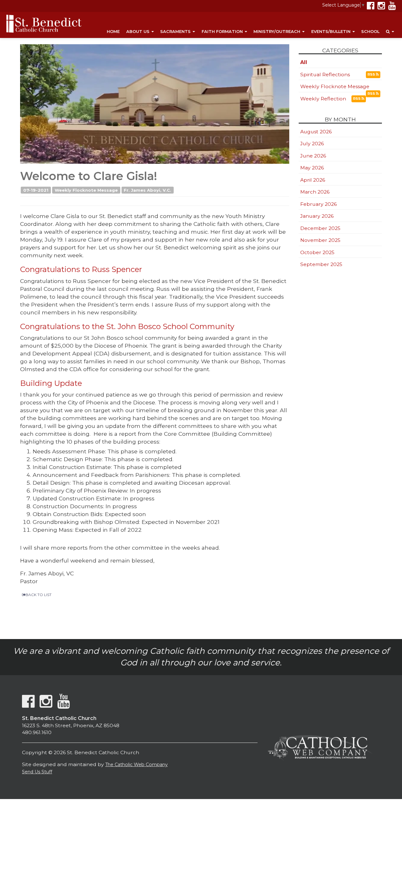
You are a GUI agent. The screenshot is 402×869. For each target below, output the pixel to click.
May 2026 (312, 168)
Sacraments (176, 31)
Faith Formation (223, 31)
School (370, 31)
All (303, 62)
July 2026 (312, 144)
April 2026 (312, 180)
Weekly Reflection (323, 99)
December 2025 (320, 228)
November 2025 (320, 240)
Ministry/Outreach (277, 31)
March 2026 (314, 192)
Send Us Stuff (37, 772)
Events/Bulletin (331, 31)
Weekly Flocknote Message (334, 86)
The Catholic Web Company (136, 764)
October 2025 (317, 252)
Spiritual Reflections (325, 74)
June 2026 (313, 156)
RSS (371, 74)
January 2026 (317, 216)
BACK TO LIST (38, 594)
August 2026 (316, 132)
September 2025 (321, 264)
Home (113, 31)
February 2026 (318, 204)
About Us (138, 31)
